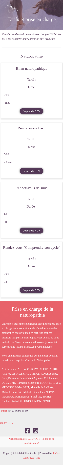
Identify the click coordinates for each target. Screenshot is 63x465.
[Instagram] (36, 431)
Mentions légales (18, 438)
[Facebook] (27, 431)
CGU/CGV (34, 438)
